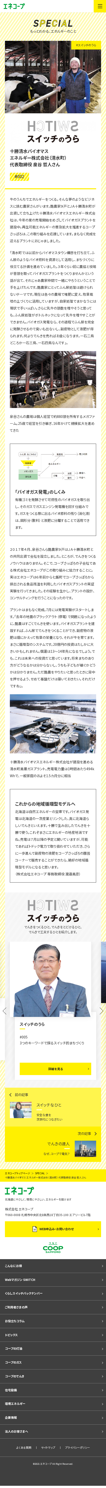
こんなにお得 (13, 1260)
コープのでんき (14, 1370)
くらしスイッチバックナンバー (24, 1287)
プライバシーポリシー (77, 1441)
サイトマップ (48, 1441)
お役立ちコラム (15, 1315)
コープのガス (13, 1356)
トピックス (11, 1329)
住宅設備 (11, 1384)
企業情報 (11, 1411)
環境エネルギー (15, 1398)
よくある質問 (23, 1441)
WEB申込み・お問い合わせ (56, 1223)
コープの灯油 (13, 1343)
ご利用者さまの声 (16, 1301)
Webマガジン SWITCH (20, 1274)
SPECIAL (40, 1167)
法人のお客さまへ (16, 1425)
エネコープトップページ (17, 1167)
